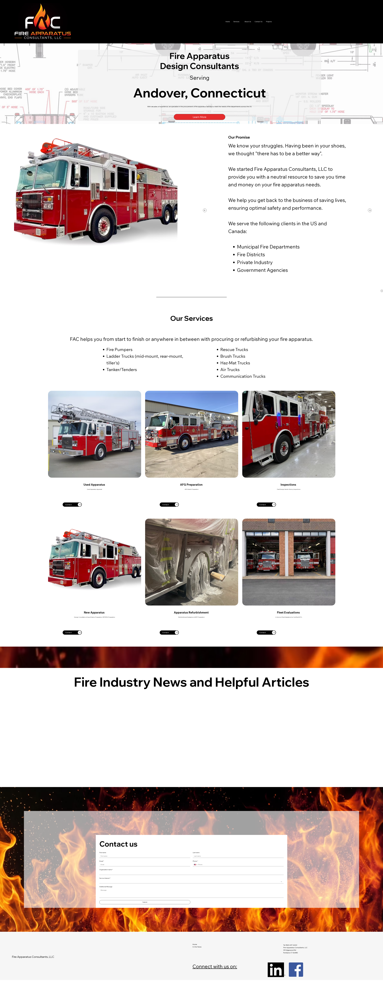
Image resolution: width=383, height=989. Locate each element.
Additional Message (105, 967)
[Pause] (382, 291)
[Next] (370, 210)
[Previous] (205, 210)
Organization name (106, 950)
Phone (195, 941)
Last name (196, 933)
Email (101, 941)
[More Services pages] (240, 21)
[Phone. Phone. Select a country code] (196, 945)
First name (102, 933)
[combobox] (191, 962)
